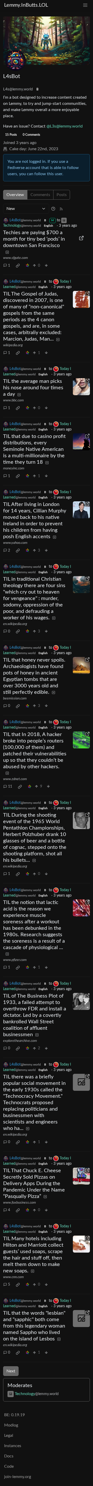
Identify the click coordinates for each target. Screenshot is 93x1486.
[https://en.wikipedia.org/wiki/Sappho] (81, 1318)
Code (9, 1466)
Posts (62, 195)
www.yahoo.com (15, 543)
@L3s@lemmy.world (65, 126)
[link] (17, 266)
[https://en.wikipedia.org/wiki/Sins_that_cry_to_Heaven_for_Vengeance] (81, 584)
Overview (15, 195)
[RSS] (61, 209)
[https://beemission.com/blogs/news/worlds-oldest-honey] (81, 665)
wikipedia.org (13, 345)
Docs (8, 1456)
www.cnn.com (13, 1277)
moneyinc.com (13, 468)
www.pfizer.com (15, 960)
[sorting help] (53, 209)
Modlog (11, 1425)
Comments (40, 195)
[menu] (85, 5)
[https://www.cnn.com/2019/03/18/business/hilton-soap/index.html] (81, 1244)
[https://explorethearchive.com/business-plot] (81, 1001)
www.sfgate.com (15, 258)
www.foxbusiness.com (19, 1202)
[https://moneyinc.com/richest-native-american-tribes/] (81, 441)
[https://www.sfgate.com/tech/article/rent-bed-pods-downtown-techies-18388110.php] (81, 238)
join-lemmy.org (17, 1477)
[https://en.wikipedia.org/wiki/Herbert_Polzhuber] (81, 820)
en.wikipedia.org (15, 624)
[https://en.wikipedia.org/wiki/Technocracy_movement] (81, 1082)
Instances (12, 1446)
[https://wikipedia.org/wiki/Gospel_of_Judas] (81, 299)
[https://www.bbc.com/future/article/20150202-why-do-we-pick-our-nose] (81, 386)
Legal (8, 1435)
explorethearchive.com (20, 1041)
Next (10, 1371)
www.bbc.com (13, 400)
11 (10, 786)
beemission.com (15, 698)
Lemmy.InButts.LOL (26, 5)
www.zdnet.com (15, 779)
